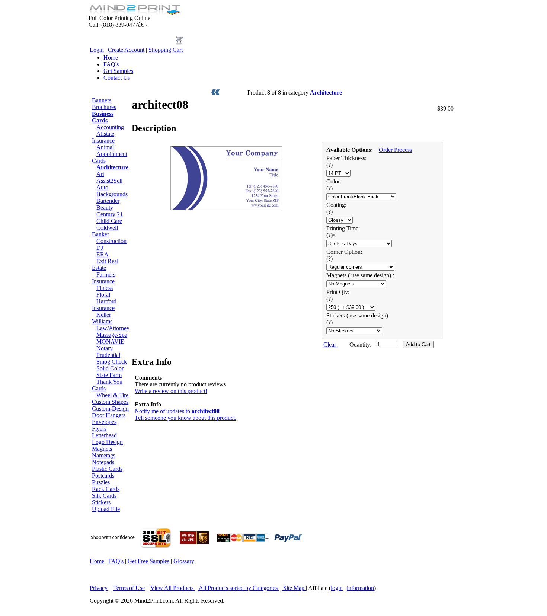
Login (97, 50)
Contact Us (116, 77)
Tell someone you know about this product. (185, 418)
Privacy (99, 588)
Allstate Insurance (103, 137)
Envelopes (104, 422)
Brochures (104, 107)
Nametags (103, 455)
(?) (329, 165)
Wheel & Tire (112, 395)
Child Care (109, 221)
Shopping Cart (165, 50)
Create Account (126, 50)
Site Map (294, 588)
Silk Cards (104, 495)
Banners (101, 100)
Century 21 (109, 214)
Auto (102, 187)
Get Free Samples (148, 561)
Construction (111, 241)
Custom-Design (110, 408)
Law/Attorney (112, 328)
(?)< (331, 235)
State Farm (109, 375)
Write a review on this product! (171, 391)
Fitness (104, 288)
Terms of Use (129, 588)
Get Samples (118, 71)
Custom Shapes (110, 402)
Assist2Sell (109, 181)
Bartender (107, 201)
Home (110, 57)
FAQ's (111, 64)
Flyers (99, 428)
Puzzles (101, 482)
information (360, 588)
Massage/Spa (111, 335)
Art (100, 174)
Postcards (103, 475)
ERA (102, 254)
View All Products (172, 588)
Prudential (108, 355)
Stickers (101, 502)
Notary (104, 348)
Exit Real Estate (105, 264)
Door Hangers (108, 415)
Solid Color (110, 368)
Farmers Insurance (103, 277)
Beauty (104, 207)
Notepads (103, 462)
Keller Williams (102, 318)
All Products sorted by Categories (238, 588)
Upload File (106, 509)
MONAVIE (110, 341)
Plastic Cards (107, 469)
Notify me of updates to (177, 411)
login (337, 588)
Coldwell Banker (105, 230)
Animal (105, 147)
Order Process (395, 150)
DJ (99, 248)
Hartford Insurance (104, 304)
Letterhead (104, 435)
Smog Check (111, 361)
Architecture (326, 92)
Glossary (183, 561)
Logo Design (107, 442)
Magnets (102, 449)
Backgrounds (112, 194)
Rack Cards (105, 489)
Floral (103, 294)
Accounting (110, 127)
